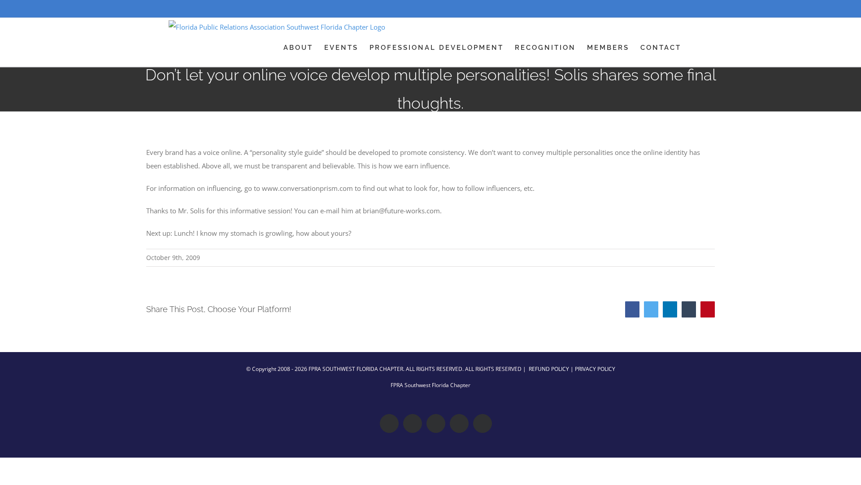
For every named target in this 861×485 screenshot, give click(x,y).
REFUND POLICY (549, 369)
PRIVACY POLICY (595, 369)
